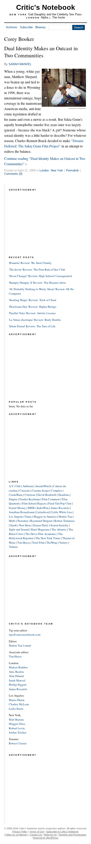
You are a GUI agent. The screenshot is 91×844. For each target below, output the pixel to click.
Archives (11, 27)
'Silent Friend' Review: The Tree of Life (32, 326)
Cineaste (24, 490)
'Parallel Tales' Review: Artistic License (32, 313)
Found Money (17, 508)
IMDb (31, 508)
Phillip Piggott (18, 685)
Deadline (63, 495)
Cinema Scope (40, 490)
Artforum (28, 486)
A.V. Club (15, 486)
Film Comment (51, 499)
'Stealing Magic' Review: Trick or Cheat (32, 300)
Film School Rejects (34, 503)
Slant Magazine (40, 529)
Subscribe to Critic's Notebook (62, 831)
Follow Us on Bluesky (16, 834)
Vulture (13, 547)
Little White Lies (62, 512)
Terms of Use (37, 831)
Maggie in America (45, 516)
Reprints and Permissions (72, 834)
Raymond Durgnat (41, 521)
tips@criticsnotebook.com (24, 635)
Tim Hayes (23, 543)
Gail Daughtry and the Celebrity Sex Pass (55, 14)
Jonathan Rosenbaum (21, 512)
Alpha (44, 17)
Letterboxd (43, 512)
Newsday (22, 521)
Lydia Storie (16, 709)
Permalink (72, 170)
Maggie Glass (17, 724)
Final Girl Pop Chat (59, 503)
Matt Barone (16, 719)
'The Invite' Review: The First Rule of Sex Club (37, 269)
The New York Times (47, 538)
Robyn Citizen (18, 743)
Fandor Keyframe (29, 499)
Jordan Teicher (17, 732)
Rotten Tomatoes (64, 521)
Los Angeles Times (20, 516)
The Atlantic (58, 529)
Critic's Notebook (45, 7)
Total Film (38, 543)
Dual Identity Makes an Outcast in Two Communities (41, 52)
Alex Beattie (16, 672)
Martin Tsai (65, 516)
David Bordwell (46, 495)
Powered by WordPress (45, 837)
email (28, 645)
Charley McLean (19, 704)
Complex (56, 490)
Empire (13, 499)
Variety (63, 543)
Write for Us (50, 834)
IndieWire (43, 508)
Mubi (12, 521)
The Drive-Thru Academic (40, 534)
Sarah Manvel (17, 680)
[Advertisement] (42, 220)
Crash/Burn (16, 495)
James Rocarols (60, 508)
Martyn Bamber (18, 667)
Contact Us (36, 834)
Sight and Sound (19, 529)
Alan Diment (16, 676)
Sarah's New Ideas (20, 525)
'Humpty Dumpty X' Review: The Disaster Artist (37, 283)
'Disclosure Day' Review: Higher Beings (32, 307)
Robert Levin (17, 728)
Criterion (30, 495)
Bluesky (40, 27)
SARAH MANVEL (20, 64)
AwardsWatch (43, 486)
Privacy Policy (20, 831)
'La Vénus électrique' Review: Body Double (35, 320)
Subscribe (26, 27)
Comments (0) (13, 173)
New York (57, 170)
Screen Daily (40, 525)
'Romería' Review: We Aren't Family (30, 263)
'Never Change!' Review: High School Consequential (40, 276)
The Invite (58, 17)
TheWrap (51, 543)
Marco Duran (17, 700)
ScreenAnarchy (59, 525)
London (44, 170)
